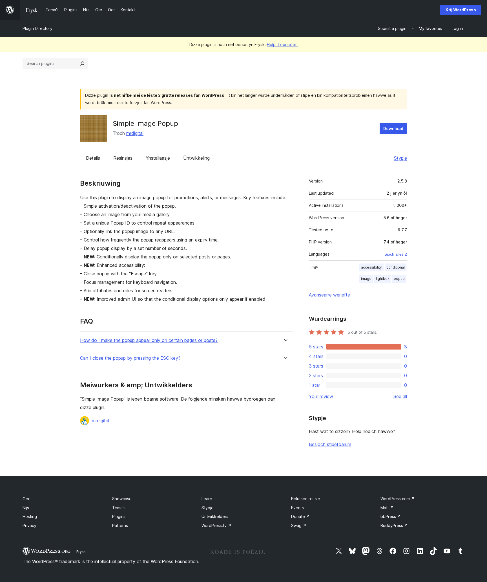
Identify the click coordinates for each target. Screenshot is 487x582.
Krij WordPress (461, 9)
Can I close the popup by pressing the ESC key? (130, 358)
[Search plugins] (82, 63)
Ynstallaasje (158, 158)
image (366, 278)
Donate (300, 516)
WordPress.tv (216, 525)
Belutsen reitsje (305, 498)
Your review (321, 396)
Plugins (118, 516)
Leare (207, 498)
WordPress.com (397, 498)
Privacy (29, 525)
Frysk (81, 551)
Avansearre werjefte (329, 295)
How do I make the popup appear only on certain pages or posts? (149, 340)
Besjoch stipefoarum (330, 444)
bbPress (390, 516)
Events (297, 507)
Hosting (30, 516)
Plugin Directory (37, 28)
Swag (298, 525)
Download (393, 128)
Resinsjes (122, 158)
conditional (395, 267)
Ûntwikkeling (196, 158)
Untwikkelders (215, 516)
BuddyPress (394, 525)
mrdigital (134, 133)
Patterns (120, 525)
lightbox (382, 278)
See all (400, 396)
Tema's (118, 507)
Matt (387, 507)
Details (93, 158)
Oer (26, 498)
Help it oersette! (282, 44)
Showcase (122, 498)
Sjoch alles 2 (395, 254)
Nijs (26, 507)
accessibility (371, 267)
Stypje (400, 158)
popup (399, 278)
